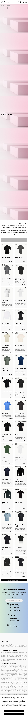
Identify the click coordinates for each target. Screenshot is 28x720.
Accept (14, 710)
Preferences (14, 716)
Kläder (2, 5)
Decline (14, 713)
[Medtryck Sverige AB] (5, 2)
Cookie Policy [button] (10, 705)
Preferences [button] (12, 706)
